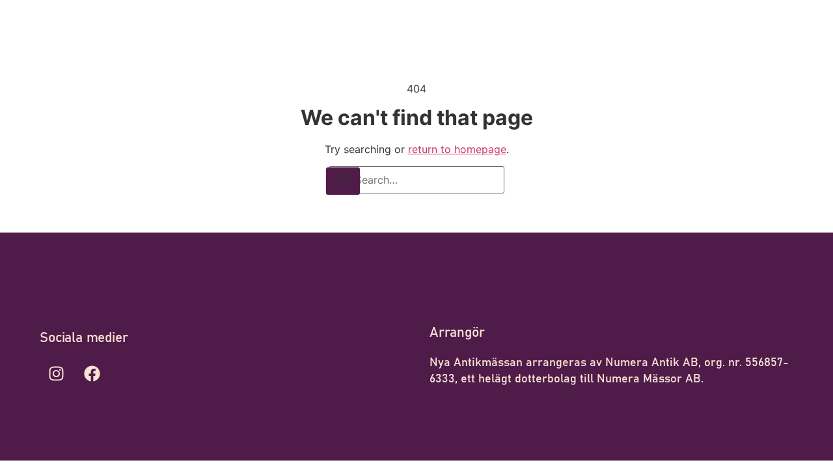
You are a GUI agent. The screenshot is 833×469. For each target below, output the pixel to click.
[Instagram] (56, 374)
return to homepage (457, 149)
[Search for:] (416, 179)
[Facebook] (91, 374)
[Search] (343, 181)
